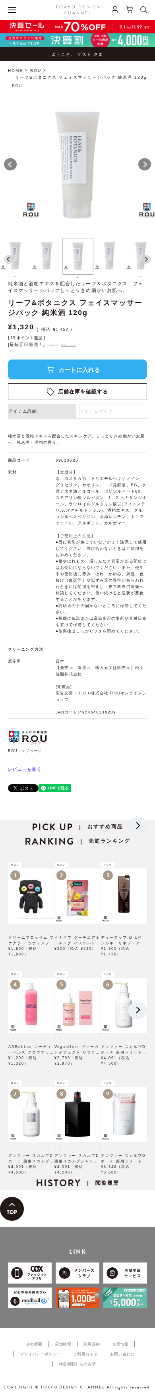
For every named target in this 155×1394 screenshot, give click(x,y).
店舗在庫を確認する (83, 391)
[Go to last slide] (8, 259)
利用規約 (91, 1344)
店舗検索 (63, 1344)
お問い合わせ (122, 1354)
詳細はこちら (68, 345)
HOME (15, 70)
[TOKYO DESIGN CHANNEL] (77, 10)
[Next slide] (146, 259)
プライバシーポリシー (40, 1354)
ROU (35, 70)
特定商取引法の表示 (77, 1364)
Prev (10, 164)
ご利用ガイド (85, 1354)
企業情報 (120, 1344)
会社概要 (34, 1344)
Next (144, 164)
